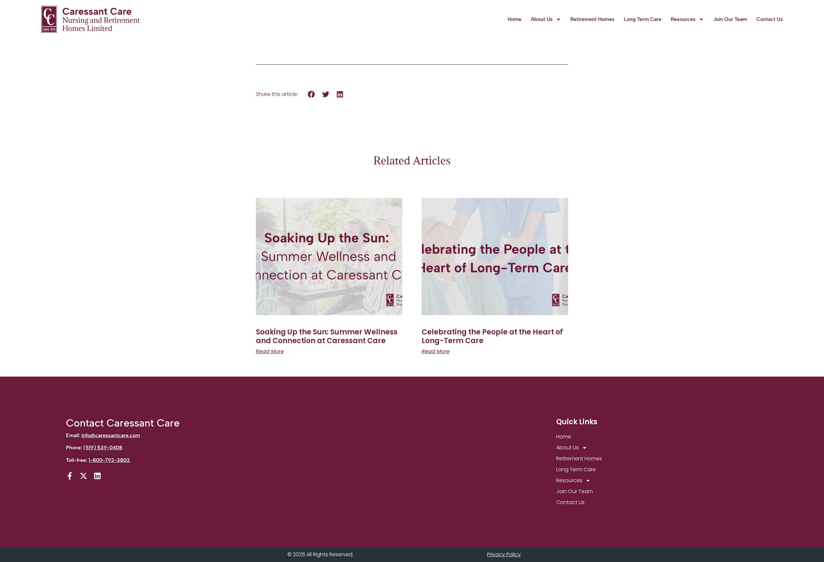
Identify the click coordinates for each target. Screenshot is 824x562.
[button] (311, 94)
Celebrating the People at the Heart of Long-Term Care (492, 336)
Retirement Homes (592, 19)
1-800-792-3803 (110, 460)
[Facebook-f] (69, 476)
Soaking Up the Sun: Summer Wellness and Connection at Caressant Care (327, 336)
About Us (542, 19)
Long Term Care (642, 19)
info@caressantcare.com (110, 435)
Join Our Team (730, 19)
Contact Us (769, 19)
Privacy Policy (504, 554)
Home (514, 19)
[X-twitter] (83, 476)
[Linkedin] (97, 476)
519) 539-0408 (104, 448)
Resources (683, 19)
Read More (270, 351)
